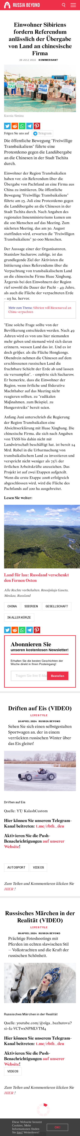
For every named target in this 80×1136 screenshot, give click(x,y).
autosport (16, 867)
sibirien (31, 606)
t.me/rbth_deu (50, 826)
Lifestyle (39, 715)
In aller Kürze (19, 617)
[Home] (7, 5)
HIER (9, 889)
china (12, 606)
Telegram (44, 133)
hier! (20, 1132)
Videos (38, 867)
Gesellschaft (57, 606)
